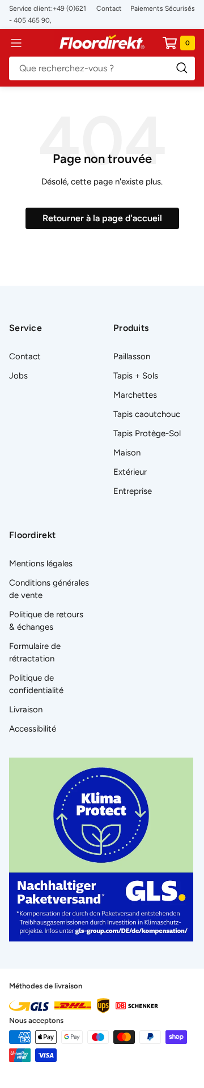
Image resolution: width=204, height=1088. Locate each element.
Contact (109, 8)
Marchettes (135, 395)
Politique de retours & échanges (46, 620)
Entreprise (132, 491)
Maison (127, 453)
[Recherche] (102, 68)
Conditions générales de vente (49, 589)
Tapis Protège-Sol (147, 433)
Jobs (18, 376)
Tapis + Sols (135, 376)
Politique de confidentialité (36, 684)
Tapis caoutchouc (146, 414)
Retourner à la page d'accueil (102, 218)
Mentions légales (41, 563)
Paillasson (131, 356)
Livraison (25, 709)
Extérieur (130, 472)
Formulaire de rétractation (35, 652)
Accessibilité (32, 729)
